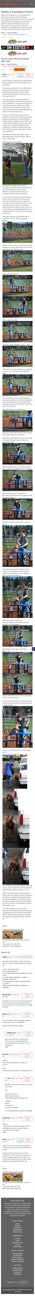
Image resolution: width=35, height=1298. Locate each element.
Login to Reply (19, 69)
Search (4, 37)
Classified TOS (17, 1255)
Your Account (17, 1232)
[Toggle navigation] (31, 4)
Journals (17, 1238)
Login (10, 37)
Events (17, 1240)
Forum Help (17, 1274)
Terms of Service (17, 1253)
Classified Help (17, 1270)
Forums (17, 1244)
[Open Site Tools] (33, 649)
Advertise (18, 1226)
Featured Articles (17, 1242)
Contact (20, 76)
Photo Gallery (17, 1246)
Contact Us (17, 1272)
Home (3, 32)
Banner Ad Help (17, 1268)
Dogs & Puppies (12, 32)
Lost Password (17, 1230)
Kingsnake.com (8, 1290)
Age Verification (17, 1257)
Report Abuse (28, 75)
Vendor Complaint (17, 1261)
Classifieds (17, 1228)
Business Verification (17, 1259)
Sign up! (24, 1282)
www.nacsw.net (14, 1157)
